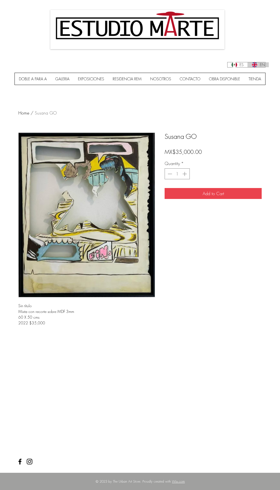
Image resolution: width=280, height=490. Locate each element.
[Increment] (185, 174)
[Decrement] (169, 174)
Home (23, 113)
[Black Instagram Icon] (29, 461)
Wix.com (178, 481)
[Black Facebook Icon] (20, 461)
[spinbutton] (177, 174)
